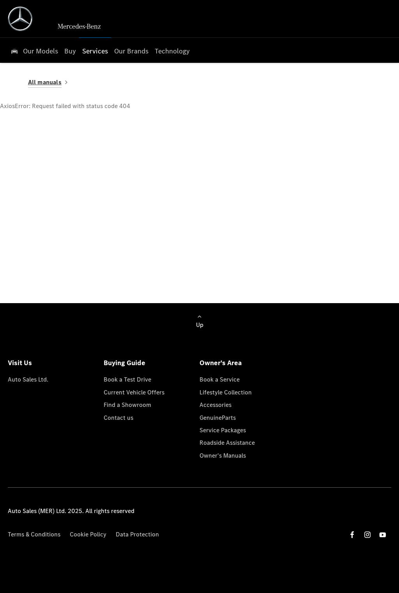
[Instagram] (367, 535)
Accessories (215, 405)
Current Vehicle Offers (134, 392)
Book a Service (220, 379)
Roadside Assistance (227, 443)
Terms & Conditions (34, 534)
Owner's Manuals (223, 455)
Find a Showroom (127, 405)
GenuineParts (218, 418)
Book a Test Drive (127, 379)
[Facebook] (352, 535)
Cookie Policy (88, 534)
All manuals (45, 82)
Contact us (118, 418)
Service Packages (223, 430)
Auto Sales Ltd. (28, 379)
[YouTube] (382, 535)
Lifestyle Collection (226, 392)
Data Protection (137, 534)
